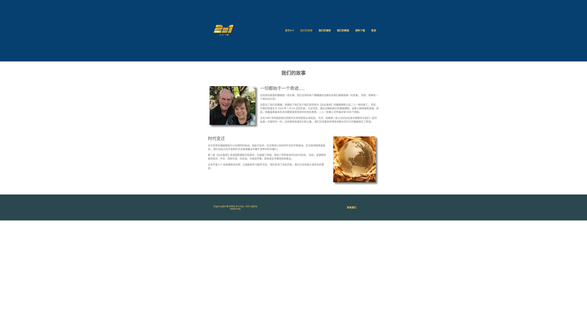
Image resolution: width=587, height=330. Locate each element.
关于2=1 (289, 30)
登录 (373, 30)
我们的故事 (306, 30)
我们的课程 (325, 30)
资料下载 (360, 30)
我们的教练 (343, 30)
